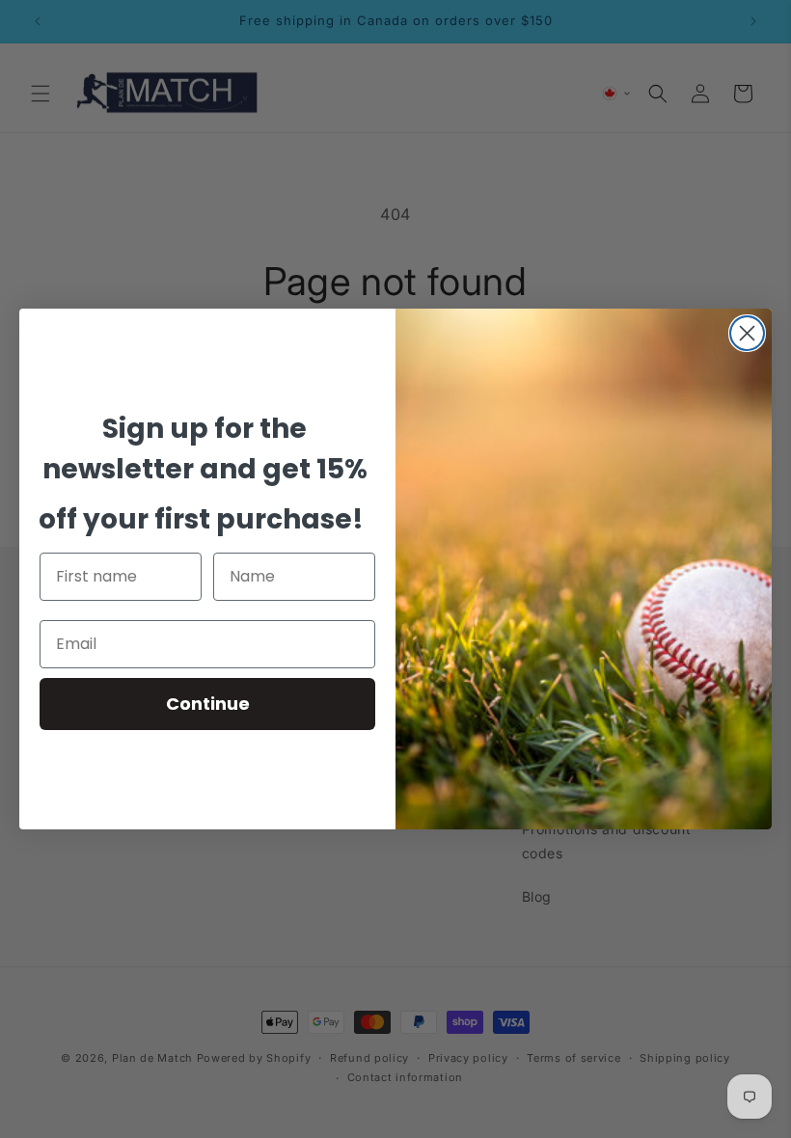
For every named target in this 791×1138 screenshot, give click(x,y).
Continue (208, 703)
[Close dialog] (747, 333)
